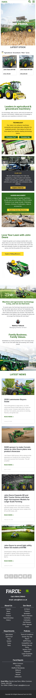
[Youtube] (20, 576)
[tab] (2, 52)
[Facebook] (6, 576)
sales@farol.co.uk (20, 600)
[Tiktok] (29, 576)
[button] (3, 24)
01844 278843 (19, 596)
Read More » (9, 417)
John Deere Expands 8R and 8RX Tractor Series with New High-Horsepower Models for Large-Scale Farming (17, 498)
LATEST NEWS (18, 374)
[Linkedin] (25, 576)
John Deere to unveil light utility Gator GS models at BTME (18, 546)
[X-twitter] (16, 576)
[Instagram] (11, 576)
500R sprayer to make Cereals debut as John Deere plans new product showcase (17, 449)
